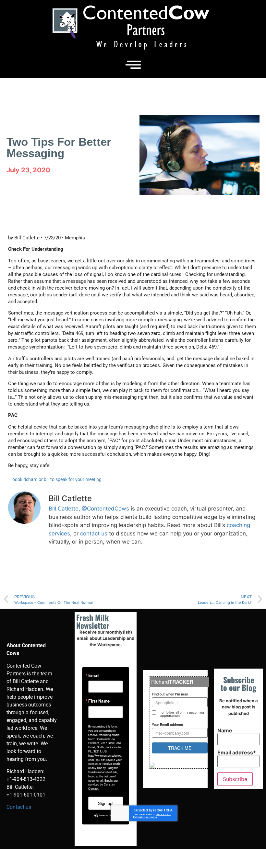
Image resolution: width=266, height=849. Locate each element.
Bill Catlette (64, 508)
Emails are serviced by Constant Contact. (102, 784)
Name (224, 731)
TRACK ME (179, 748)
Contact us (18, 807)
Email (93, 675)
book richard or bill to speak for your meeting (57, 479)
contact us (93, 533)
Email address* (236, 753)
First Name (99, 701)
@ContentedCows (105, 508)
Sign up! (105, 803)
